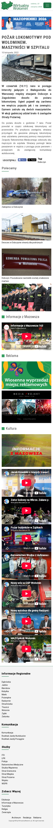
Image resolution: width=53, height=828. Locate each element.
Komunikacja (7, 733)
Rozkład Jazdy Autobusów (14, 736)
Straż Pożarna (8, 777)
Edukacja (6, 800)
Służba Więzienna (10, 768)
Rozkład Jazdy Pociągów (13, 739)
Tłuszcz (5, 707)
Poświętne (6, 697)
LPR (3, 758)
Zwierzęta (6, 812)
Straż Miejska (8, 774)
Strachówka (7, 704)
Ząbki (4, 713)
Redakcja (27, 818)
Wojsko (5, 780)
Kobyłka (5, 691)
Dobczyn (42, 162)
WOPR (4, 783)
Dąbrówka (6, 682)
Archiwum (16, 818)
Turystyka (6, 806)
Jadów (5, 685)
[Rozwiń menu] (47, 5)
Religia (5, 809)
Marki (4, 694)
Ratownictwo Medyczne (12, 765)
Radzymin (6, 701)
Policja (4, 761)
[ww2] (26, 375)
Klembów (6, 688)
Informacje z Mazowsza (12, 803)
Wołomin (6, 710)
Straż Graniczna (9, 771)
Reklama (37, 818)
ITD (3, 755)
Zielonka (5, 716)
